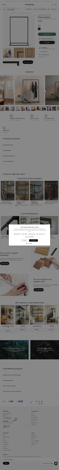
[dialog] (29, 235)
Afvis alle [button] (25, 240)
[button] (29, 243)
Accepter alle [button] (33, 240)
